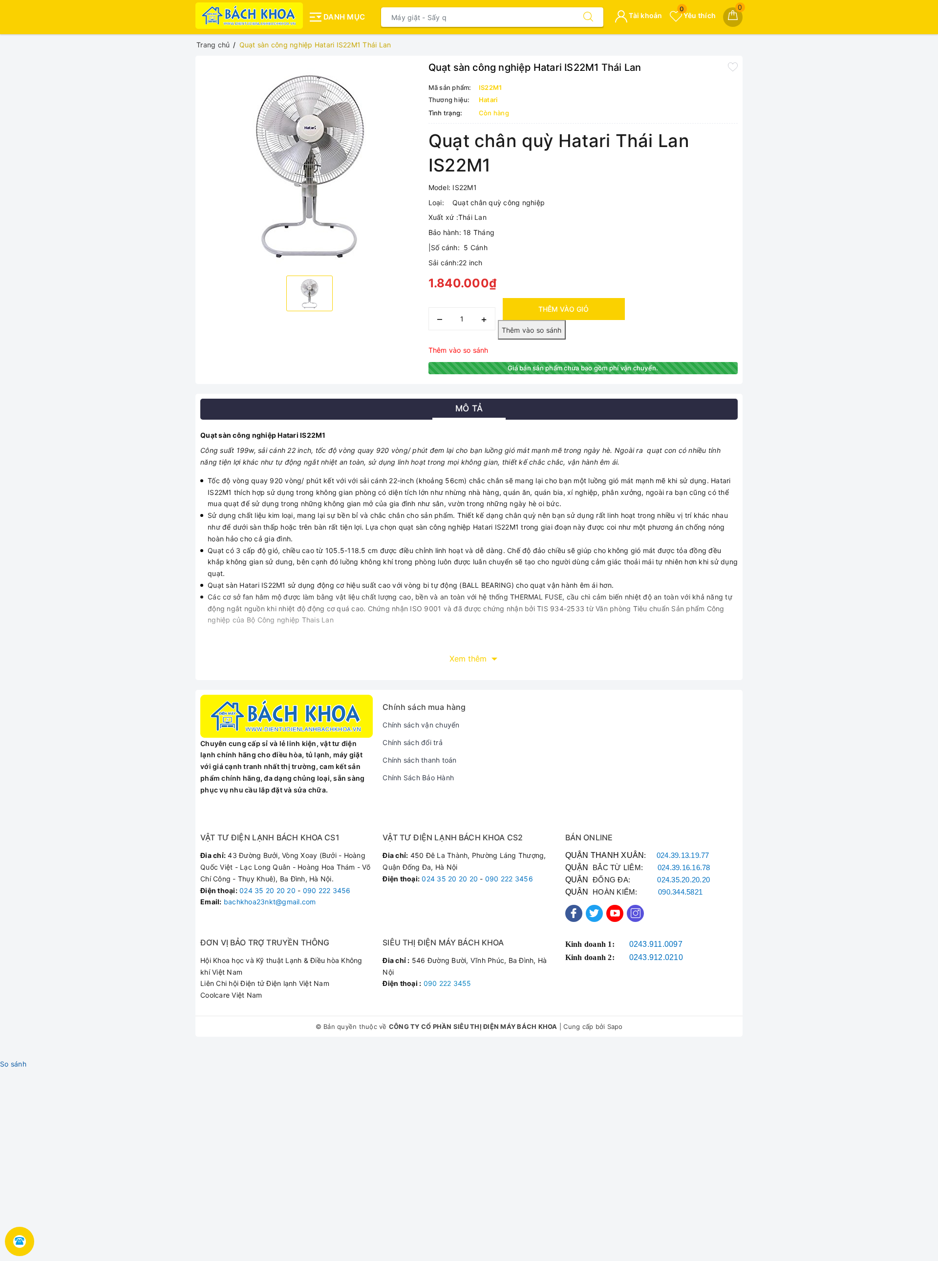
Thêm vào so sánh (458, 350)
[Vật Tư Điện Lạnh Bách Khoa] (249, 15)
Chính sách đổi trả (413, 742)
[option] (309, 164)
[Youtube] (614, 913)
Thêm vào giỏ (563, 309)
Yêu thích (698, 15)
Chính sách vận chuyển (421, 725)
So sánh (13, 1064)
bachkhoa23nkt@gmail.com (270, 902)
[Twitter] (594, 913)
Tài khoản (644, 15)
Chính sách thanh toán (419, 760)
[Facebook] (573, 913)
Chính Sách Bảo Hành (418, 777)
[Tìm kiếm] (588, 17)
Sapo (615, 1026)
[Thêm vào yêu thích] (733, 66)
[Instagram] (635, 913)
